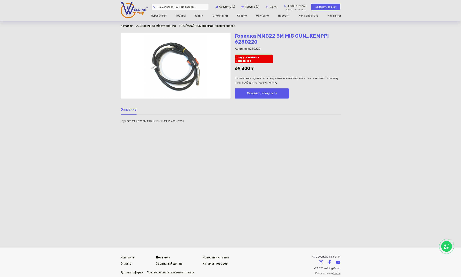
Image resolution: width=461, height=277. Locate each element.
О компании (220, 15)
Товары (180, 15)
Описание (128, 109)
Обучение (262, 15)
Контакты (334, 15)
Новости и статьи (216, 257)
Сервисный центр (169, 263)
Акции (199, 15)
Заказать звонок (326, 6)
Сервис (242, 15)
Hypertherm (158, 15)
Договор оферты (132, 272)
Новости (283, 15)
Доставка (163, 257)
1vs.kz (336, 273)
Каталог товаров (215, 263)
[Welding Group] (134, 10)
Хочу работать (308, 15)
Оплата (126, 263)
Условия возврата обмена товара (170, 272)
